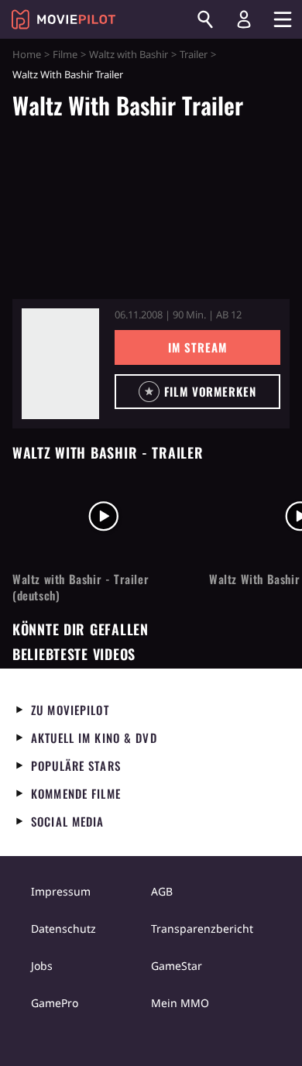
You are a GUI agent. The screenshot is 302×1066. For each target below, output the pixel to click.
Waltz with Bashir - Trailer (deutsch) (80, 587)
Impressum (61, 891)
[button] (197, 391)
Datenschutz (63, 928)
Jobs (42, 965)
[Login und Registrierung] (244, 19)
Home (26, 54)
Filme (65, 54)
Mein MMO (180, 1003)
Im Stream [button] (197, 347)
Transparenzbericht (202, 928)
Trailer (194, 54)
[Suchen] (205, 19)
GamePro (54, 1003)
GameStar (176, 965)
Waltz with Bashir (128, 54)
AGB (162, 891)
